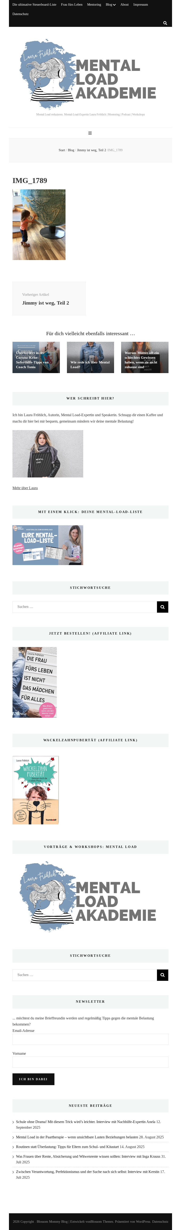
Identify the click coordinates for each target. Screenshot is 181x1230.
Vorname (19, 1053)
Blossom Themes (101, 1221)
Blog (109, 4)
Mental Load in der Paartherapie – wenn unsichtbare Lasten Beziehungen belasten (77, 1137)
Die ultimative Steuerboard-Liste (34, 4)
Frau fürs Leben (71, 4)
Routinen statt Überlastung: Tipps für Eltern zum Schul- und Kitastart (67, 1147)
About (124, 4)
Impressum (140, 4)
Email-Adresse (23, 1031)
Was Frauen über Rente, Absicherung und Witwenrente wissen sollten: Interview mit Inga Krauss (88, 1156)
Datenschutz (20, 14)
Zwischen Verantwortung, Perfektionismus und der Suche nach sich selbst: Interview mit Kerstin (87, 1172)
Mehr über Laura (25, 488)
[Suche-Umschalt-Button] (165, 23)
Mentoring (94, 4)
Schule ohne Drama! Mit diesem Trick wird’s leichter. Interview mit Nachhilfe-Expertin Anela (85, 1122)
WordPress (143, 1221)
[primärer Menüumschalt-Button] (90, 133)
